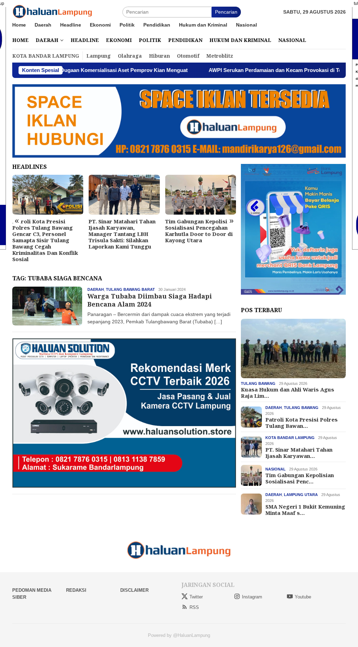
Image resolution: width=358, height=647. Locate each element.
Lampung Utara (301, 495)
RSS (194, 607)
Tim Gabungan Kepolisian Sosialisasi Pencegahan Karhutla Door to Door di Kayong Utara (199, 230)
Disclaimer (134, 590)
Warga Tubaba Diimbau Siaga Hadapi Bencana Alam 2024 (149, 300)
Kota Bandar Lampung (290, 438)
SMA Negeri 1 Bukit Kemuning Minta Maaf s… (305, 509)
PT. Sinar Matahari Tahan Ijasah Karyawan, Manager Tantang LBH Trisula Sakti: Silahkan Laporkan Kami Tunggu (122, 234)
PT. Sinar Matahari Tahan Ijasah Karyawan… (298, 452)
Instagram (252, 596)
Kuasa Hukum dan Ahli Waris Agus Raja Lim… (287, 392)
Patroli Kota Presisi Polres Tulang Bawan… (301, 422)
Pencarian (226, 12)
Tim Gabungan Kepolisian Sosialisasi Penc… (299, 478)
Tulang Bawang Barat (130, 289)
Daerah (95, 289)
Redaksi (76, 590)
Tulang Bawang (258, 383)
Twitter (196, 596)
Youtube (303, 596)
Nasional (275, 469)
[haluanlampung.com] (52, 11)
